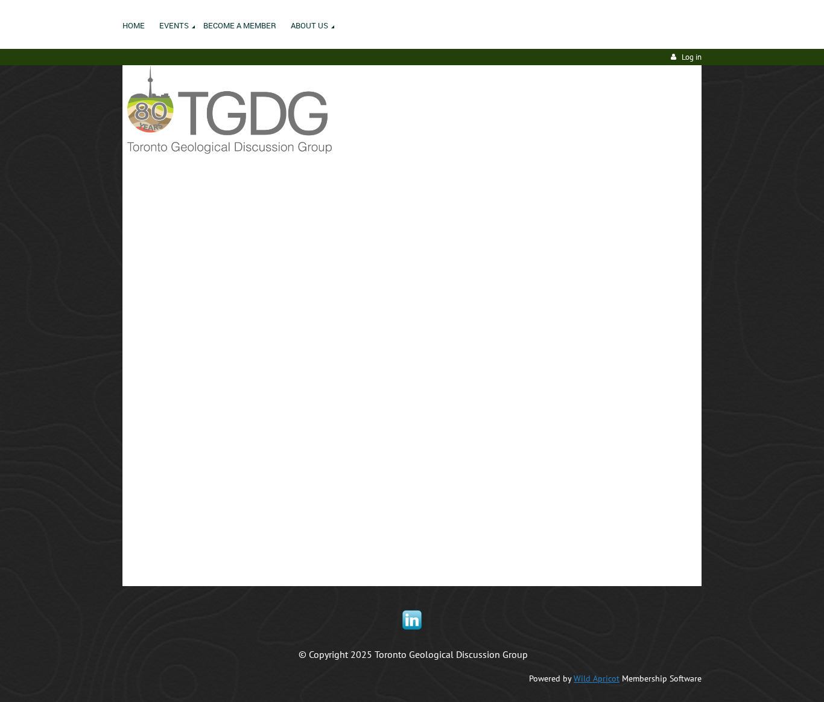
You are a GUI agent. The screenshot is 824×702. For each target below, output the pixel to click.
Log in (692, 57)
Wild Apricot (597, 678)
